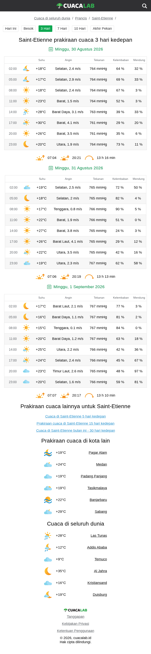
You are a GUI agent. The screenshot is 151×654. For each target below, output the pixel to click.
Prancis (81, 18)
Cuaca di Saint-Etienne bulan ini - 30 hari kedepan (75, 431)
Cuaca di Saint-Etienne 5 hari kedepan (75, 416)
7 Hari (62, 28)
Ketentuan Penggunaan (75, 631)
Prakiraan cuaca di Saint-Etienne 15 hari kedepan (75, 423)
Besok (28, 28)
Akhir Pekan (102, 28)
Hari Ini (10, 28)
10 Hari (80, 28)
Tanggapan (75, 617)
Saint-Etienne (102, 18)
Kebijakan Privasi (75, 624)
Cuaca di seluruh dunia (52, 18)
